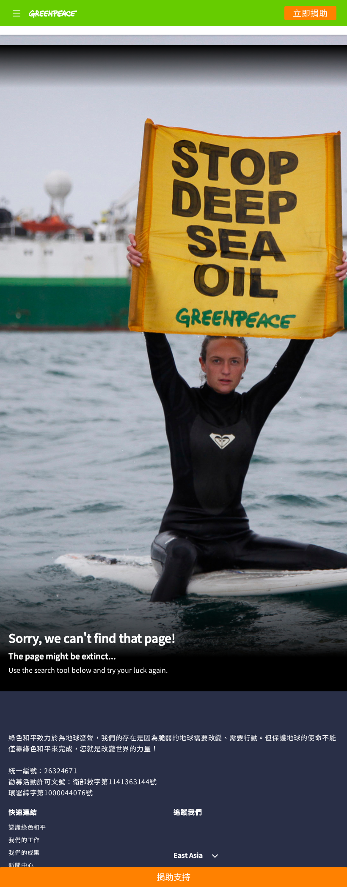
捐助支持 (173, 877)
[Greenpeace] (53, 23)
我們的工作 (24, 839)
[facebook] (180, 826)
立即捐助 (310, 13)
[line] (212, 826)
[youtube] (229, 826)
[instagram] (196, 826)
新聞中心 (20, 865)
